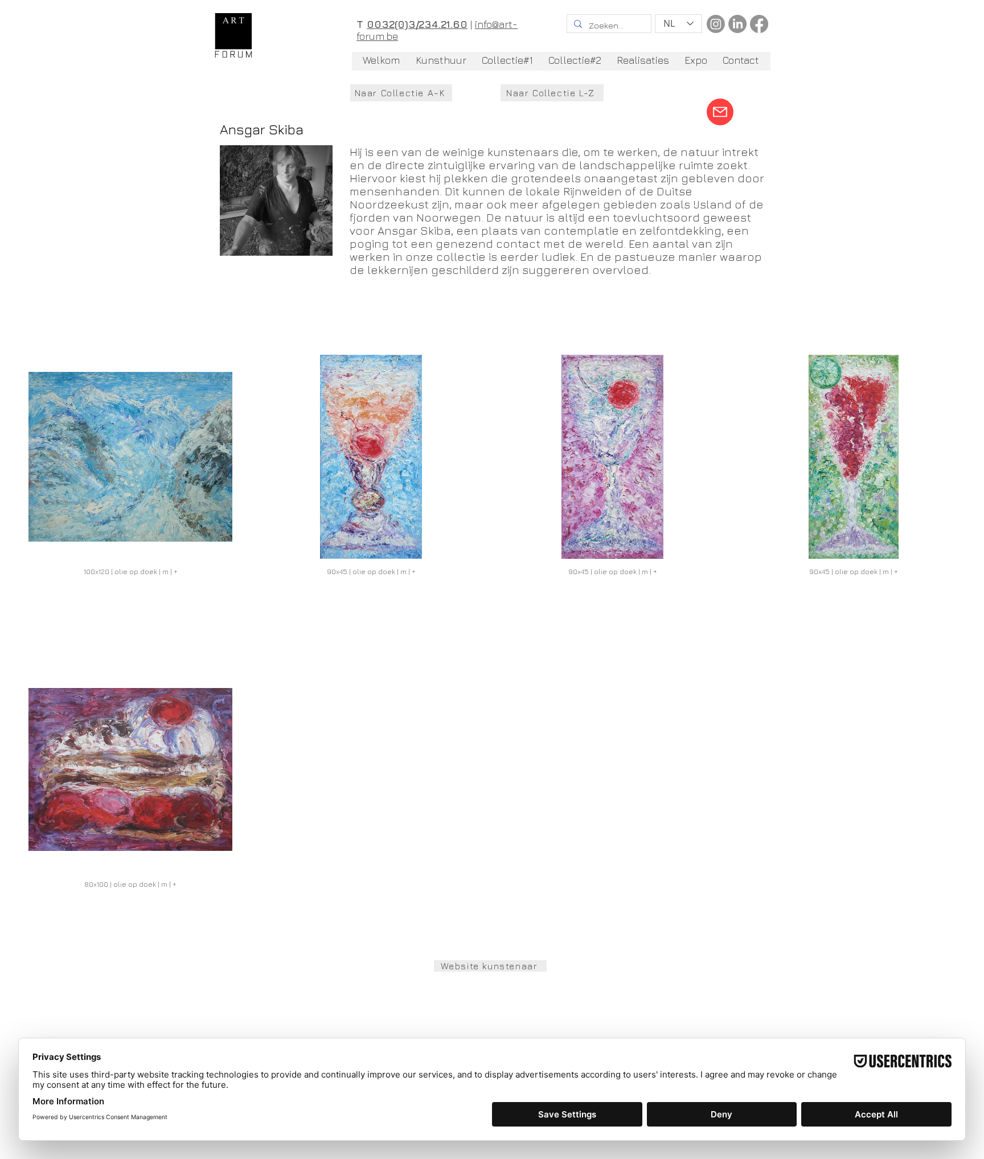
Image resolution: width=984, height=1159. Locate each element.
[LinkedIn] (737, 24)
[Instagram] (716, 24)
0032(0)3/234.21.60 (417, 24)
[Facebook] (759, 24)
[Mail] (720, 112)
